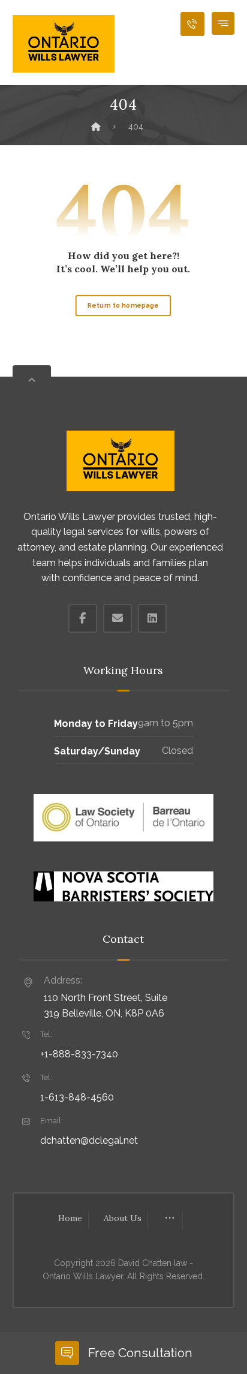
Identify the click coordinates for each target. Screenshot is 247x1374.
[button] (223, 23)
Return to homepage (123, 305)
